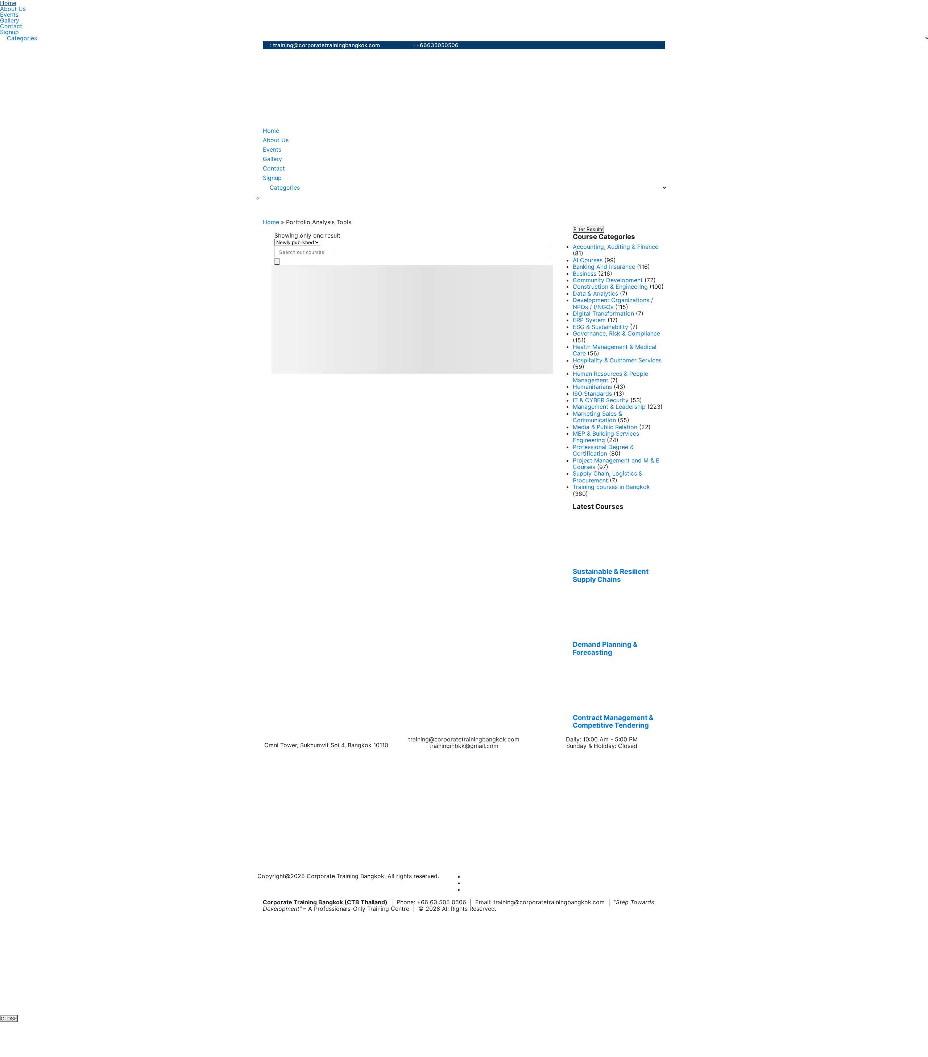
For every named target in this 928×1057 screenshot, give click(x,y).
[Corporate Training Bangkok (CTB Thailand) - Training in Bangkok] (353, 87)
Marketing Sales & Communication (597, 417)
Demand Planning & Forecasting (605, 648)
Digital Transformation (603, 313)
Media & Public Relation (605, 427)
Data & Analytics (595, 293)
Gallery (9, 20)
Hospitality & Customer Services (617, 360)
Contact (11, 26)
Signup (9, 32)
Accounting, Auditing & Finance (615, 246)
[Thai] (275, 197)
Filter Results (588, 229)
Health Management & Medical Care (614, 350)
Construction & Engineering (610, 286)
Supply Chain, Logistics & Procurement (607, 477)
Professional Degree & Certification (603, 450)
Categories (22, 38)
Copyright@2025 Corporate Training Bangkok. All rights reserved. (348, 876)
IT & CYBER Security (601, 400)
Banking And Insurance (604, 266)
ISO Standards (592, 393)
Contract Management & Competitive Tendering (613, 721)
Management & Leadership (609, 406)
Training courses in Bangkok (611, 486)
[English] (267, 197)
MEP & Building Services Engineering (606, 437)
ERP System (589, 320)
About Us (13, 9)
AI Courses (587, 260)
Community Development (608, 280)
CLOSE (9, 1018)
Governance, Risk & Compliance (616, 333)
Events (9, 14)
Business (584, 273)
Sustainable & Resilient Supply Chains (611, 575)
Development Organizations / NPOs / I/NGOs (613, 303)
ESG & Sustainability (600, 326)
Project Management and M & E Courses (616, 463)
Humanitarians (592, 386)
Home (8, 3)
